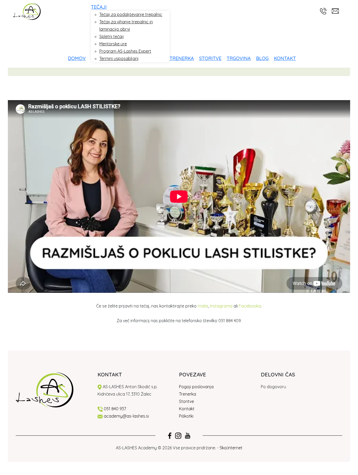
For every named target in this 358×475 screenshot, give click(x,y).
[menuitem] (79, 58)
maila (203, 306)
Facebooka (250, 306)
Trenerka (187, 394)
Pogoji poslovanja (196, 386)
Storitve (186, 401)
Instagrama (221, 306)
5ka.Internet (231, 447)
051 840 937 (115, 408)
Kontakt (186, 408)
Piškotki (186, 416)
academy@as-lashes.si (126, 416)
